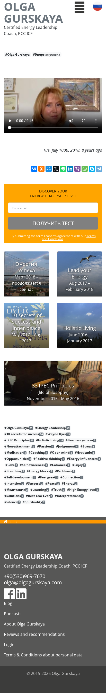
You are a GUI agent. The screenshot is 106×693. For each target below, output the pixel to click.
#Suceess (34, 483)
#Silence (12, 502)
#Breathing (14, 471)
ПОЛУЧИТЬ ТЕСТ (53, 223)
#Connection (71, 477)
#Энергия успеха (46, 54)
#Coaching (38, 453)
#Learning (39, 490)
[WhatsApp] (85, 169)
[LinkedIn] (70, 169)
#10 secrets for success (23, 434)
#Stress (87, 446)
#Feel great (48, 477)
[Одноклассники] (41, 169)
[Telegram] (99, 169)
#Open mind (61, 453)
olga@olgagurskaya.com (33, 582)
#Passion (45, 446)
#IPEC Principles (18, 440)
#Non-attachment (19, 446)
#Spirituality (34, 502)
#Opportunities (17, 459)
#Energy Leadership (52, 428)
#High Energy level (82, 490)
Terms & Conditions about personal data (43, 655)
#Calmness (59, 465)
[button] (80, 7)
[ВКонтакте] (34, 169)
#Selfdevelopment (19, 477)
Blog (8, 603)
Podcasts (13, 613)
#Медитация (16, 490)
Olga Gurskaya (33, 12)
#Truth (57, 490)
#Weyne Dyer (58, 434)
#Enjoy (78, 465)
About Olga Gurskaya (24, 624)
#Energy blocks (39, 471)
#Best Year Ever (39, 496)
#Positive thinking (48, 459)
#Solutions (13, 496)
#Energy (69, 483)
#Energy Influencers (83, 459)
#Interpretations (69, 496)
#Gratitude (84, 453)
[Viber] (77, 169)
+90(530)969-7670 (24, 576)
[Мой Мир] (49, 169)
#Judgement (66, 446)
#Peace (52, 483)
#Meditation (15, 453)
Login (9, 644)
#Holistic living (49, 440)
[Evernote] (63, 169)
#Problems (64, 471)
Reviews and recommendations (34, 634)
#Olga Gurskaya (17, 54)
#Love (11, 465)
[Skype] (92, 169)
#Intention (13, 483)
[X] (56, 169)
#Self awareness (33, 465)
